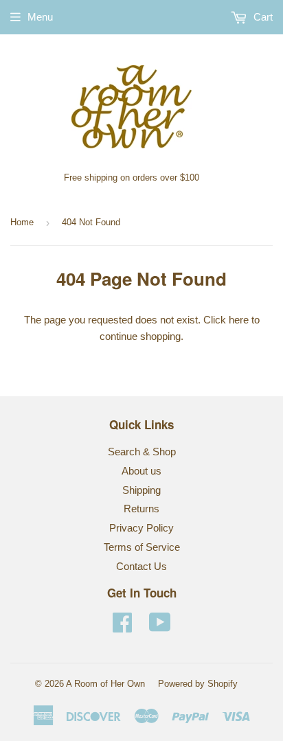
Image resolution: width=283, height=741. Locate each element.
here (239, 320)
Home (22, 222)
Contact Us (141, 566)
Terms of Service (142, 547)
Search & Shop (142, 451)
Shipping (141, 490)
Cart (262, 17)
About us (141, 471)
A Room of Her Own (105, 684)
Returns (141, 508)
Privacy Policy (141, 528)
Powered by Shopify (198, 684)
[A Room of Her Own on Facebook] (122, 626)
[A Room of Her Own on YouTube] (160, 626)
